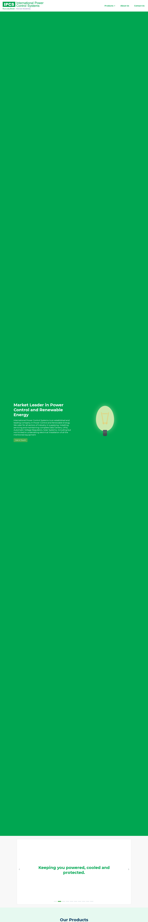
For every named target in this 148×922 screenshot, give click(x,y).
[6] (75, 901)
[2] (59, 901)
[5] (71, 901)
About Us (124, 6)
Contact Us (139, 6)
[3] (63, 901)
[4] (67, 901)
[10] (91, 901)
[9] (87, 901)
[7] (79, 901)
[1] (55, 901)
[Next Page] (128, 869)
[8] (83, 901)
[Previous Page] (19, 869)
